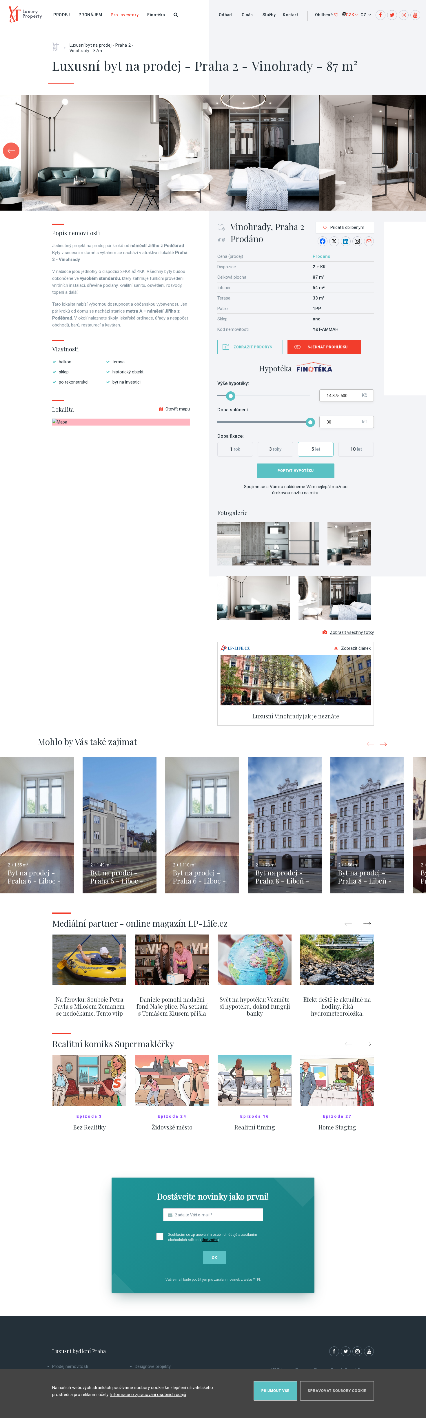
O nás (247, 14)
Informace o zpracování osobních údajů (148, 1394)
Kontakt (290, 14)
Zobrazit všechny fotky (352, 632)
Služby (269, 14)
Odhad (225, 14)
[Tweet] (334, 241)
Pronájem (90, 14)
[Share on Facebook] (322, 241)
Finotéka (156, 14)
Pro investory (125, 14)
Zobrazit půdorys (253, 347)
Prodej (61, 14)
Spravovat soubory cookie (337, 1391)
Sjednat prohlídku (328, 347)
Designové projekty (153, 1366)
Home (57, 45)
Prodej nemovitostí (70, 1366)
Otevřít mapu (177, 409)
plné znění (209, 1240)
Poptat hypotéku (296, 471)
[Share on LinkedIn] (346, 241)
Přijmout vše (275, 1391)
